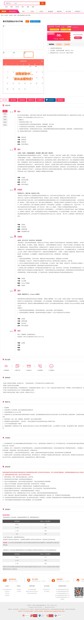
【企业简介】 (7, 591)
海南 (28, 6)
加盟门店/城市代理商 (32, 593)
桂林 (33, 6)
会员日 (41, 11)
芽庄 (6, 6)
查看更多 (62, 599)
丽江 (23, 6)
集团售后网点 (62, 586)
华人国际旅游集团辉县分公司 (62, 593)
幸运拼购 (19, 591)
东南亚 (11, 15)
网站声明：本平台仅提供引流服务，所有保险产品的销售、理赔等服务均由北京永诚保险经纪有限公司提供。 (42, 611)
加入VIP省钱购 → (65, 29)
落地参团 (50, 11)
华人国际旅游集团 (32, 589)
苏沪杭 (17, 6)
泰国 (11, 6)
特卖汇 (19, 586)
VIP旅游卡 (77, 11)
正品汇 (32, 11)
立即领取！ (78, 37)
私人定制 (68, 11)
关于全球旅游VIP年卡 (7, 589)
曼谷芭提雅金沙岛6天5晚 (24, 15)
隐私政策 (7, 595)
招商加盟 (32, 586)
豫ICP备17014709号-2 (50, 607)
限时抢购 (19, 589)
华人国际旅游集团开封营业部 (62, 589)
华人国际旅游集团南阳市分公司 (62, 597)
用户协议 (7, 593)
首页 (23, 11)
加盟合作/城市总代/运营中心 (32, 591)
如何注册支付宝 (46, 589)
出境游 (6, 15)
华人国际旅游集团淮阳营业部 (62, 591)
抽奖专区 (59, 11)
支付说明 (46, 586)
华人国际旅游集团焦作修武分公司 (62, 595)
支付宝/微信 (46, 591)
